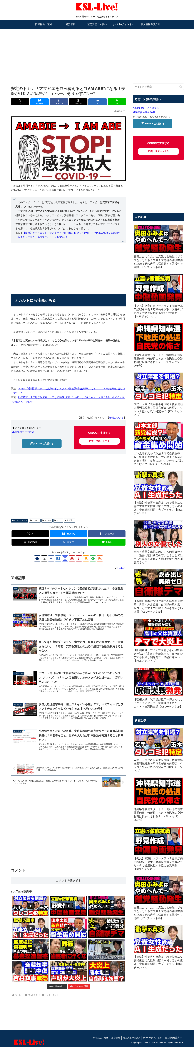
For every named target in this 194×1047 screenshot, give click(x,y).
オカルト (48, 520)
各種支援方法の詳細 (23, 432)
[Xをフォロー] (44, 558)
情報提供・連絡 (100, 1037)
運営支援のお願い (131, 1037)
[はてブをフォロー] (58, 558)
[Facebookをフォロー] (51, 558)
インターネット (20, 520)
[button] (180, 86)
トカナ (59, 520)
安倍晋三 (70, 520)
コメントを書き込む (69, 880)
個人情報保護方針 (173, 1037)
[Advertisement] (97, 52)
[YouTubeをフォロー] (72, 558)
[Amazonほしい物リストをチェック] (86, 558)
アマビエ (36, 520)
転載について (116, 417)
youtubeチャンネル (152, 1037)
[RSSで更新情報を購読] (100, 558)
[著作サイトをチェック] (37, 558)
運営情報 (115, 1037)
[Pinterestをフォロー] (79, 558)
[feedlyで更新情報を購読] (93, 558)
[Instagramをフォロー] (65, 558)
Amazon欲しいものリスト (147, 108)
